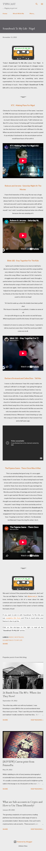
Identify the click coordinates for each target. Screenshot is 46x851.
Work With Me (18, 13)
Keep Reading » (37, 720)
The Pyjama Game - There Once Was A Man (23, 468)
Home (5, 13)
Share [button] (5, 644)
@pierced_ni (32, 596)
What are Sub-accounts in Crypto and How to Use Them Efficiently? (22, 803)
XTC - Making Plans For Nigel (23, 105)
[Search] (36, 4)
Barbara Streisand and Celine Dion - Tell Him (23, 378)
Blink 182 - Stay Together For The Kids (23, 261)
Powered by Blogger (24, 842)
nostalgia (19, 637)
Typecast (9, 4)
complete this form (13, 618)
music (11, 637)
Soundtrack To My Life (12, 640)
